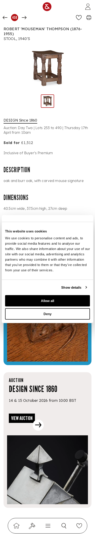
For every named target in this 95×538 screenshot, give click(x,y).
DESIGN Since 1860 (20, 120)
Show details (71, 287)
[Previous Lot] (5, 17)
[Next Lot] (24, 17)
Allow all (47, 301)
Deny (47, 314)
